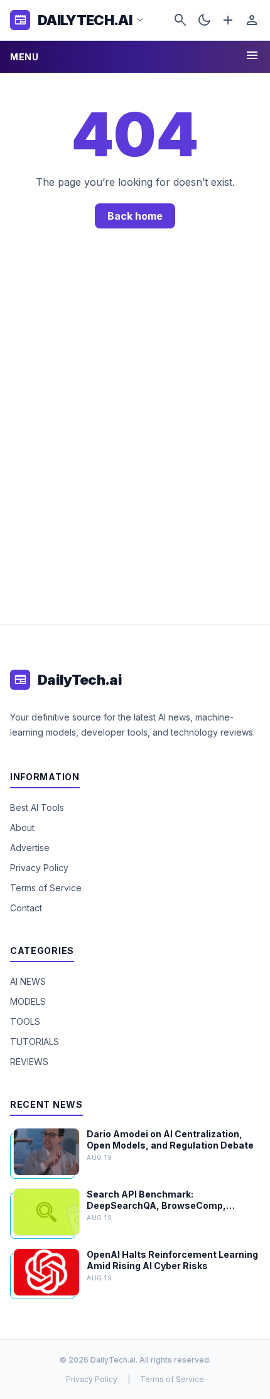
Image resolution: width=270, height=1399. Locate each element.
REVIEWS (29, 1061)
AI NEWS (28, 981)
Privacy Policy (39, 867)
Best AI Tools (37, 807)
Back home (135, 216)
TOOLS (25, 1021)
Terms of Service (46, 887)
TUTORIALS (34, 1041)
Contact (26, 908)
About (22, 827)
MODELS (28, 1001)
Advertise (30, 847)
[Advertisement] (135, 439)
